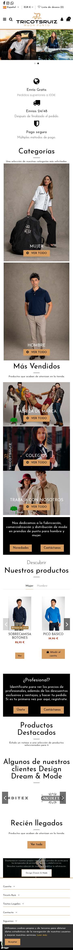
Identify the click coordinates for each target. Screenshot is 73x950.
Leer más (42, 935)
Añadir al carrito (55, 654)
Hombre (42, 585)
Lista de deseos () (52, 7)
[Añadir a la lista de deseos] (30, 602)
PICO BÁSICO (53, 634)
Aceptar (12, 942)
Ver (20, 656)
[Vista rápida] (30, 609)
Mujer (29, 585)
